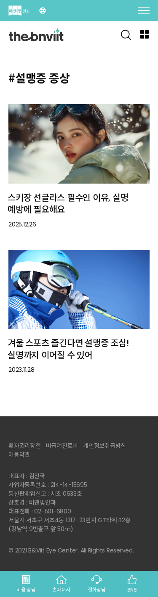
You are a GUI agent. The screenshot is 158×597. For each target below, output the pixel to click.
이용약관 (19, 454)
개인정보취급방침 (104, 446)
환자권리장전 (24, 446)
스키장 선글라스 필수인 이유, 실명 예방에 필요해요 (68, 204)
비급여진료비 (62, 446)
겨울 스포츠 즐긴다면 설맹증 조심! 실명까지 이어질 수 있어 (68, 349)
